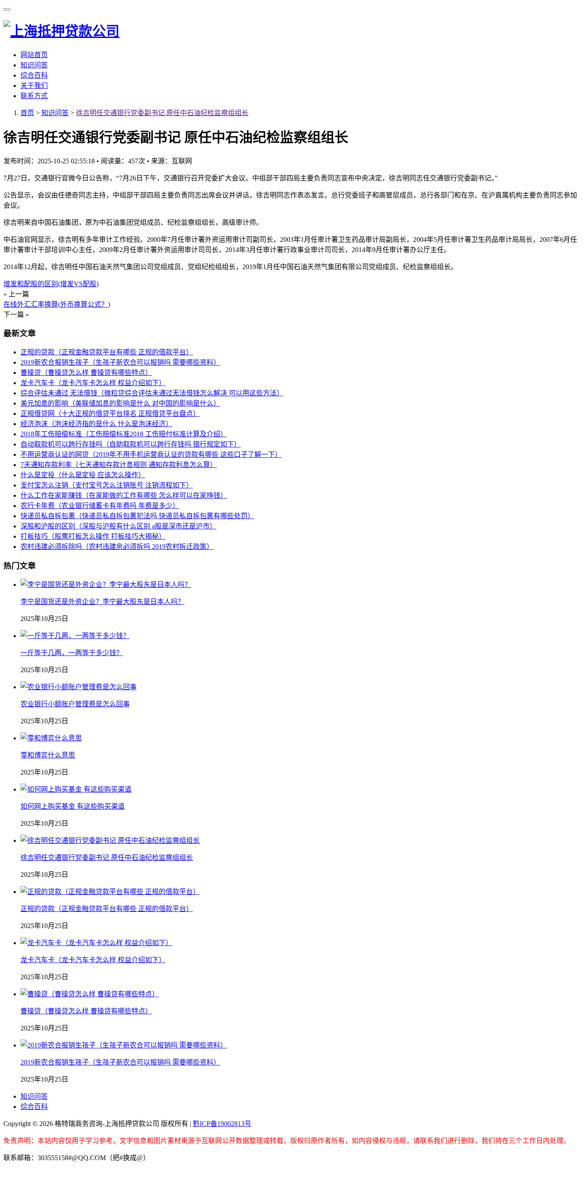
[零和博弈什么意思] (51, 738)
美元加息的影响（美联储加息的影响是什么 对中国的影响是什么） (120, 403)
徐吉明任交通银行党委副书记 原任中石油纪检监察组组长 (162, 112)
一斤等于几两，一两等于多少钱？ (71, 652)
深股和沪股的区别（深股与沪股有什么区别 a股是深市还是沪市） (118, 526)
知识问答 (34, 65)
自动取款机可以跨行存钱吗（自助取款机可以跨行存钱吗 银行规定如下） (130, 444)
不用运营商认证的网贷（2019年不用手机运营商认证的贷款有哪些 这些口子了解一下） (151, 454)
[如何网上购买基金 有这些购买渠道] (75, 789)
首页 (27, 112)
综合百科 (34, 75)
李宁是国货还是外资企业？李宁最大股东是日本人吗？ (102, 601)
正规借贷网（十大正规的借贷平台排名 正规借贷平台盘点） (110, 413)
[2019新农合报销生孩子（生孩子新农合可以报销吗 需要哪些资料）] (123, 1045)
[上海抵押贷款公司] (61, 31)
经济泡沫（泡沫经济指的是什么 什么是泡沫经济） (96, 423)
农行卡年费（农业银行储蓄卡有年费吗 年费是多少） (99, 505)
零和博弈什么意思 (47, 755)
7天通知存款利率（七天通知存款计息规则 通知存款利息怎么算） (118, 464)
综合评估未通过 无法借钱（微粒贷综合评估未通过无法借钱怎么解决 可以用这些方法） (151, 393)
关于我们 (34, 85)
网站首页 (34, 54)
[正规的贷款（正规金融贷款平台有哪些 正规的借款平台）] (110, 891)
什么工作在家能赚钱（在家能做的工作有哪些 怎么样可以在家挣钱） (123, 495)
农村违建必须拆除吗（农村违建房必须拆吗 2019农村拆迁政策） (116, 546)
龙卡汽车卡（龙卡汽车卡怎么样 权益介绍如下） (93, 382)
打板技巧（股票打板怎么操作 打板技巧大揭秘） (93, 536)
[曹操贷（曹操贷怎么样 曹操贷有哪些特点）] (89, 994)
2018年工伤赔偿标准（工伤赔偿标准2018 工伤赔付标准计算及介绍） (123, 434)
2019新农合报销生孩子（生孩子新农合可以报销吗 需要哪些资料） (120, 362)
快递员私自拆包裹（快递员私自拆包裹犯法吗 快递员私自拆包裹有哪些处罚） (137, 515)
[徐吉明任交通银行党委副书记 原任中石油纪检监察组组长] (110, 840)
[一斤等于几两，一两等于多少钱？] (75, 635)
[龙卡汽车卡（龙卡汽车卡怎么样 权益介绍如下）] (96, 942)
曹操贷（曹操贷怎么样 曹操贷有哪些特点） (86, 372)
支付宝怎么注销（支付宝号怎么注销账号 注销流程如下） (106, 485)
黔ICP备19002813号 (222, 1123)
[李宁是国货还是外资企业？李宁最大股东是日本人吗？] (105, 584)
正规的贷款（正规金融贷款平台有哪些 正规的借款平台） (106, 352)
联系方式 (34, 95)
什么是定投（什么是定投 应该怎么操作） (82, 475)
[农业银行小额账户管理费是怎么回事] (78, 687)
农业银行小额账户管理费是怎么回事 (75, 704)
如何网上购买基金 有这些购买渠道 (72, 806)
